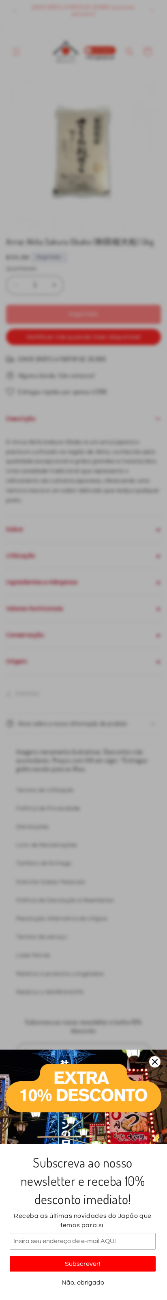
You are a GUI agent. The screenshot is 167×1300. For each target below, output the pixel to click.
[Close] (155, 1061)
